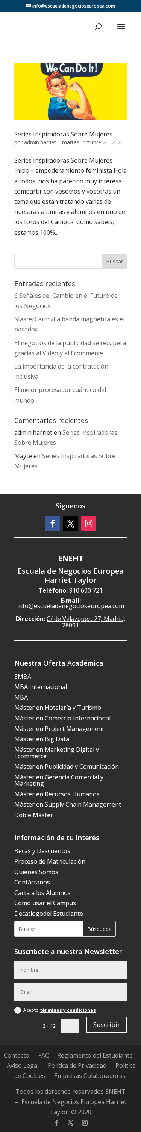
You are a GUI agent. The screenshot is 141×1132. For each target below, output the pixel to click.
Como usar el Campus (45, 903)
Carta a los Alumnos (42, 893)
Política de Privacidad (77, 1065)
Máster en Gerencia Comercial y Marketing (58, 780)
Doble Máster (33, 815)
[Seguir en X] (70, 523)
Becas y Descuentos (42, 851)
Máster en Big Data (41, 739)
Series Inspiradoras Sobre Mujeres (63, 134)
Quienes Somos (36, 872)
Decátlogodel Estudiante (48, 913)
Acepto (59, 1010)
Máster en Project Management (59, 729)
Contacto (16, 1055)
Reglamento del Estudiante (95, 1055)
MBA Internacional (40, 687)
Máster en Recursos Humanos (57, 794)
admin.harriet (40, 142)
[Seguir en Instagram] (88, 523)
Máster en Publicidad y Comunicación (66, 766)
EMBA (22, 676)
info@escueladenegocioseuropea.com (70, 606)
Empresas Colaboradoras (90, 1076)
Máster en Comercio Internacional (62, 718)
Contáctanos (32, 882)
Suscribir (106, 1024)
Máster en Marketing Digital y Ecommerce (56, 752)
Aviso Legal (23, 1065)
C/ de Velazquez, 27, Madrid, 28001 (86, 622)
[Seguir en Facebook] (52, 523)
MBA (21, 697)
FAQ (44, 1055)
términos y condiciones (68, 1010)
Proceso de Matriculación (49, 861)
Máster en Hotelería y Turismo (57, 707)
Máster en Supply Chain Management (67, 804)
